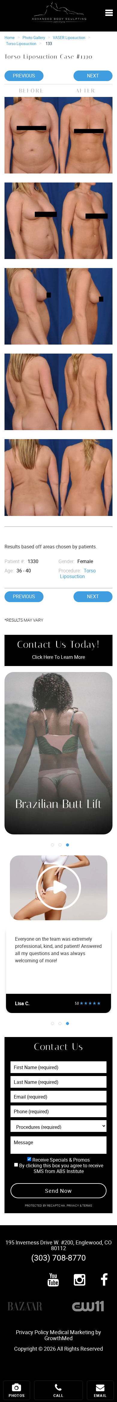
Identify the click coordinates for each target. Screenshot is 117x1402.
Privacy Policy (32, 1332)
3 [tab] (67, 844)
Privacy (73, 1206)
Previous (24, 75)
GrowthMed (58, 1338)
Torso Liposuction (21, 43)
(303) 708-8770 (58, 1257)
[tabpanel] (58, 753)
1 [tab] (52, 844)
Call (58, 1395)
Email (100, 1395)
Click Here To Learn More (58, 657)
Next (93, 75)
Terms (87, 1206)
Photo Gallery (33, 37)
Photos (17, 1395)
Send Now (58, 1190)
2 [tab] (60, 844)
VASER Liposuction (69, 37)
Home (9, 37)
